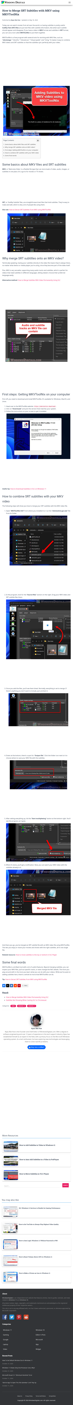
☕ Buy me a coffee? (36, 1047)
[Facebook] (4, 985)
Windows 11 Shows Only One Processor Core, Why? (18, 1368)
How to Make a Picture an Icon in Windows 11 (34, 1273)
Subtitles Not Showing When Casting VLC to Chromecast (26, 1000)
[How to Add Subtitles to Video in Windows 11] (11, 1146)
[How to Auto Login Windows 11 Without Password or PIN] (10, 1244)
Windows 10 (21, 1006)
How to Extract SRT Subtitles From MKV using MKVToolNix (30, 210)
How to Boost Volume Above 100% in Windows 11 (35, 1257)
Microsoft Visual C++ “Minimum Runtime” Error (17, 1375)
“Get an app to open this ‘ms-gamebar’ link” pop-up (19, 1382)
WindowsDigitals (7, 1298)
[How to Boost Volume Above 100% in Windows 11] (10, 1260)
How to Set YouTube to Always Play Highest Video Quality (39, 1224)
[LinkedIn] (11, 985)
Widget (38, 1349)
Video (13, 1006)
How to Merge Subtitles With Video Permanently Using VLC (39, 280)
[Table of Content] (37, 140)
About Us (19, 1396)
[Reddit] (15, 985)
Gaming (6, 1335)
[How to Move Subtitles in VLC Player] (11, 1175)
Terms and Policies (41, 1396)
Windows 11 (31, 1006)
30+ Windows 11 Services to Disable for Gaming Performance (39, 1208)
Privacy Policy (29, 1396)
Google (5, 1340)
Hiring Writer (52, 1396)
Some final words (11, 155)
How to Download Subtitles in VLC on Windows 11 (28, 489)
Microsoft (39, 1340)
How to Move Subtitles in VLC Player (34, 1174)
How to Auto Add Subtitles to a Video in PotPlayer (39, 1159)
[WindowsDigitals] (13, 2)
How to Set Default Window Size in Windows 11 (17, 1360)
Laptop (5, 1344)
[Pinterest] (19, 985)
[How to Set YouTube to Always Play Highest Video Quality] (10, 1228)
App (37, 1344)
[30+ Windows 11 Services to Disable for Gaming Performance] (10, 1211)
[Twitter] (7, 985)
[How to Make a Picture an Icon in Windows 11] (10, 1276)
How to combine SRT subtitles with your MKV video (22, 153)
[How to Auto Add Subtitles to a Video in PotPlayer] (11, 1160)
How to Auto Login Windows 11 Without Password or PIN (38, 1241)
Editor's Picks (40, 1335)
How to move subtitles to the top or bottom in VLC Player (36, 955)
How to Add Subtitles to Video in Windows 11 (37, 1145)
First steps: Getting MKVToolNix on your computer (21, 150)
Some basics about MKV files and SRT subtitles (20, 144)
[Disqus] (36, 1077)
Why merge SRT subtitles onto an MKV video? (20, 147)
